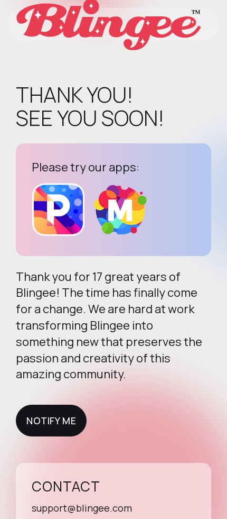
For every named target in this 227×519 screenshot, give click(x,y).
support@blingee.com (82, 508)
